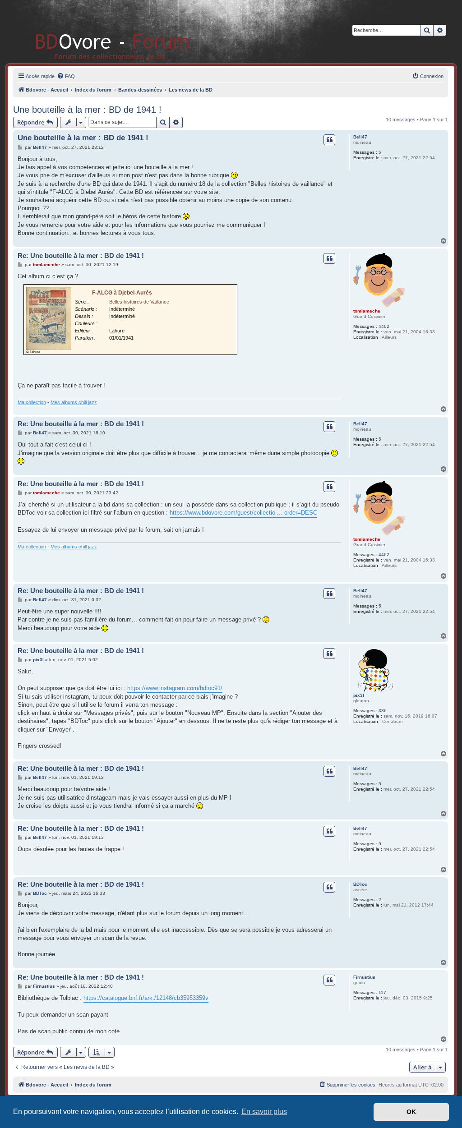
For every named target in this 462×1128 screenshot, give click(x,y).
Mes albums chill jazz (74, 402)
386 (383, 710)
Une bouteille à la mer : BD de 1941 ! (87, 110)
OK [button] (411, 1111)
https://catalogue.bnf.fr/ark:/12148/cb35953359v (145, 997)
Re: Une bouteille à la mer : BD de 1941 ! (81, 255)
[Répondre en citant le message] (329, 139)
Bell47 (360, 136)
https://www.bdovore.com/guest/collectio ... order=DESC (243, 512)
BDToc (360, 884)
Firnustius (364, 977)
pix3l (358, 695)
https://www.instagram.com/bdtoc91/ (174, 688)
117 (382, 992)
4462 (384, 326)
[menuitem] (66, 76)
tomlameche (366, 310)
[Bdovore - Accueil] (99, 31)
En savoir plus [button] (264, 1111)
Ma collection (32, 402)
